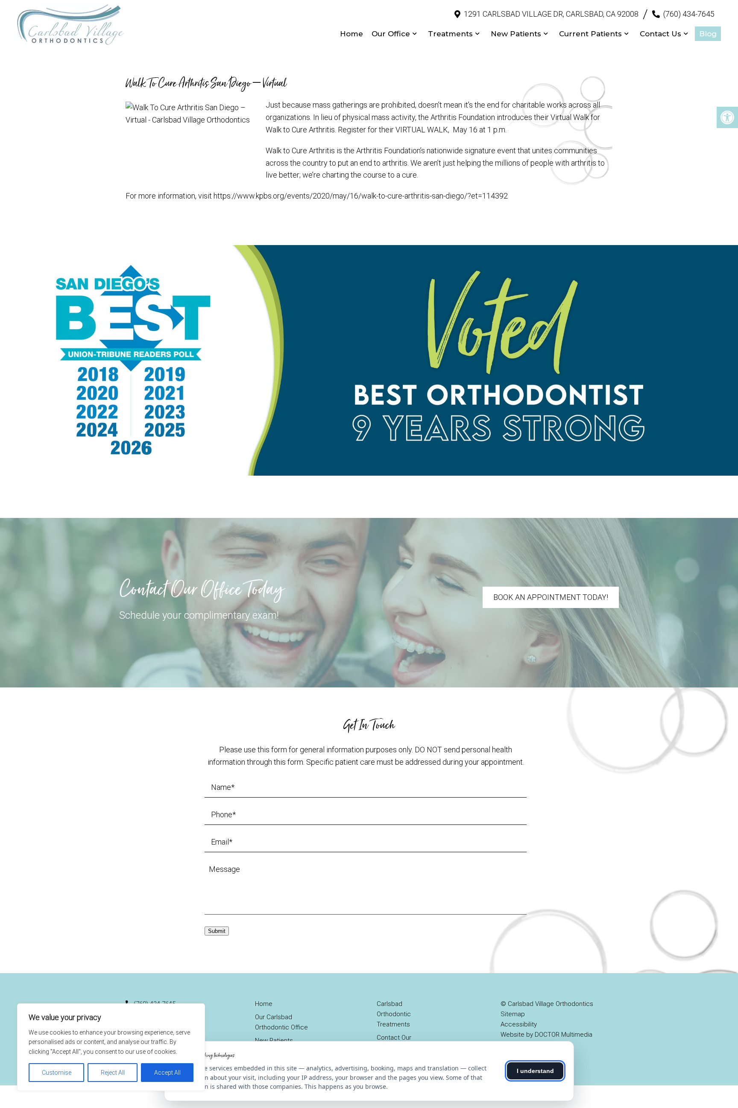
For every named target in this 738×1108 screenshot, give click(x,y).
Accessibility (519, 1024)
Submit (217, 931)
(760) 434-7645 (689, 13)
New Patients (516, 33)
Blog (708, 33)
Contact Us (660, 33)
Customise (56, 1072)
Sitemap (513, 1014)
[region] (111, 1047)
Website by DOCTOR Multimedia (546, 1034)
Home (351, 33)
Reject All (113, 1072)
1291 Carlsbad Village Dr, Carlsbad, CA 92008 (551, 13)
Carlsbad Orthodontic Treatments (394, 1014)
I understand (535, 1070)
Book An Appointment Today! (550, 597)
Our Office (391, 33)
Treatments (450, 33)
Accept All (167, 1072)
